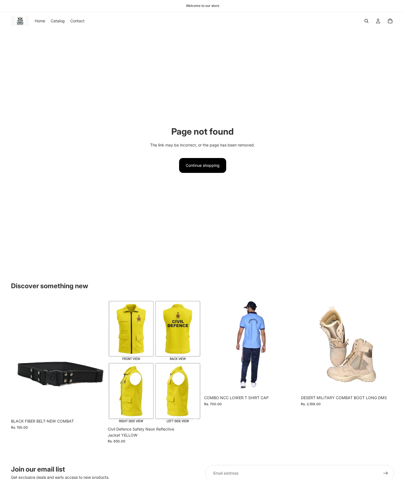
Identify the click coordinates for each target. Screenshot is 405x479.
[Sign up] (385, 473)
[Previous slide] (116, 361)
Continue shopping (203, 165)
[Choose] (192, 415)
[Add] (96, 407)
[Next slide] (192, 361)
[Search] (366, 21)
